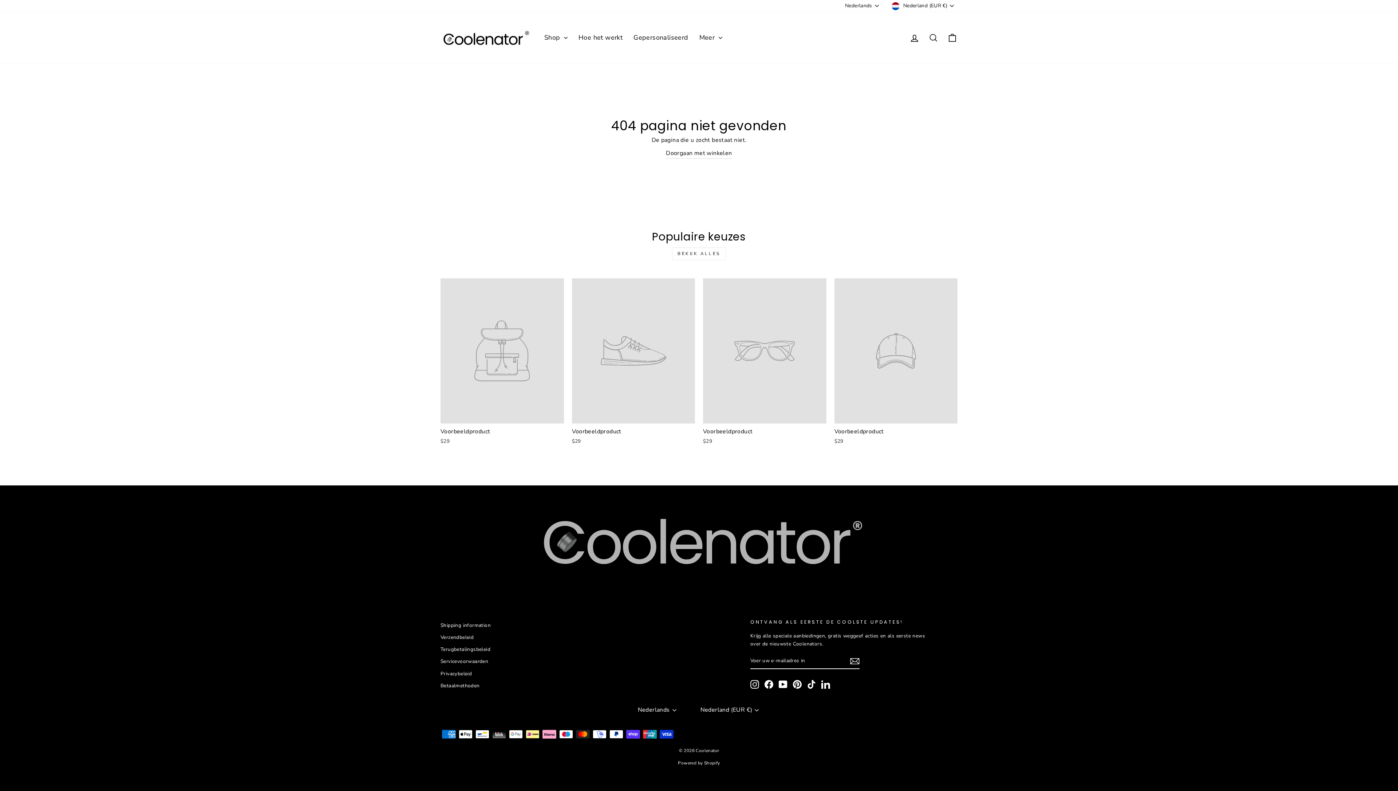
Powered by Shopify (699, 763)
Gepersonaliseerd (660, 37)
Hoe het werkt (600, 37)
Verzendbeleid (457, 637)
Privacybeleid (456, 673)
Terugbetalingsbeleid (465, 649)
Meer (708, 37)
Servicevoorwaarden (464, 661)
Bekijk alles (699, 254)
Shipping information (466, 625)
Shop (553, 37)
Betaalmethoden (460, 685)
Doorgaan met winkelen (699, 153)
